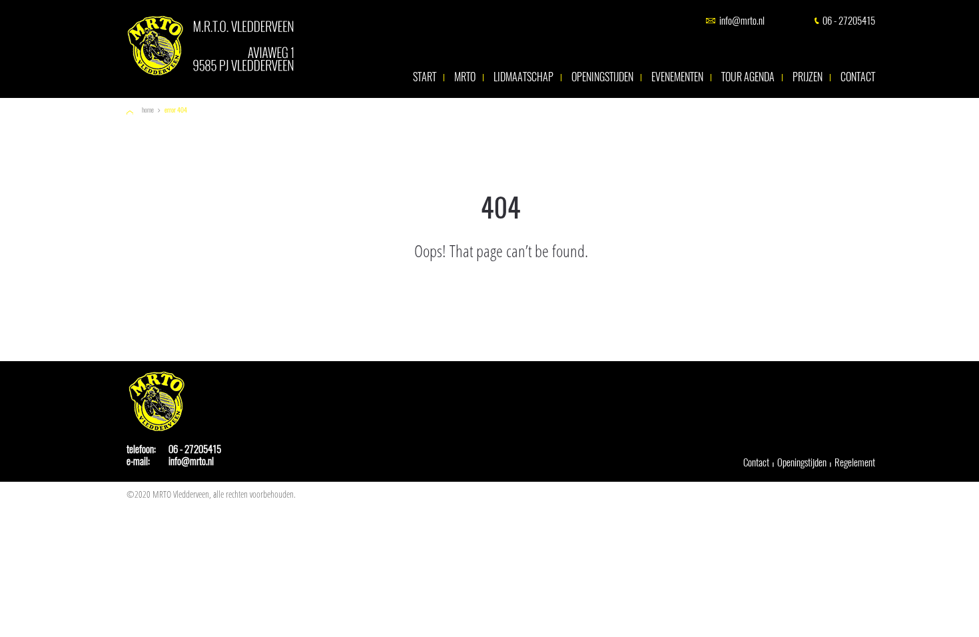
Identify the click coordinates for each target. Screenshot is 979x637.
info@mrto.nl (742, 21)
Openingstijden (602, 77)
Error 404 (175, 110)
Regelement (854, 462)
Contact (857, 77)
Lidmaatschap (523, 77)
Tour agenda (748, 77)
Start (424, 77)
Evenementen (677, 77)
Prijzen (807, 77)
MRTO (465, 77)
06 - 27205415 (848, 21)
